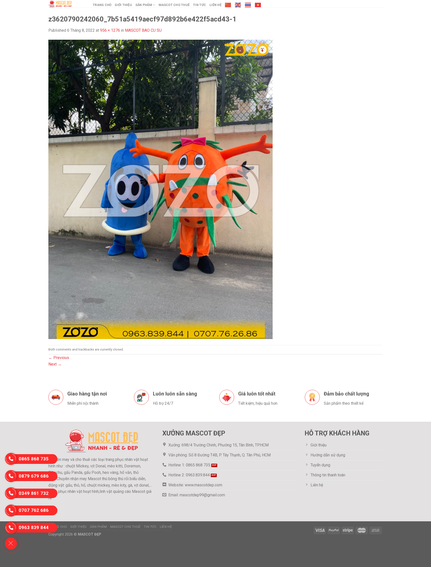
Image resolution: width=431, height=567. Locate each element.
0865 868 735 (34, 458)
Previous (58, 357)
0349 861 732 (34, 493)
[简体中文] (228, 5)
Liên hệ (215, 5)
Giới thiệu (123, 5)
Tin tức (199, 5)
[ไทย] (248, 5)
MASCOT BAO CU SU (143, 30)
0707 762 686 (34, 510)
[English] (238, 5)
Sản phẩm (143, 5)
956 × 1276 (110, 30)
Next (55, 364)
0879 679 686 (34, 476)
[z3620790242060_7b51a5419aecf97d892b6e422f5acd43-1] (160, 189)
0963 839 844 (34, 527)
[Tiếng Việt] (258, 5)
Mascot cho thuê (174, 5)
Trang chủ (102, 5)
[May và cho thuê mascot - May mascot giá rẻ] (66, 3)
